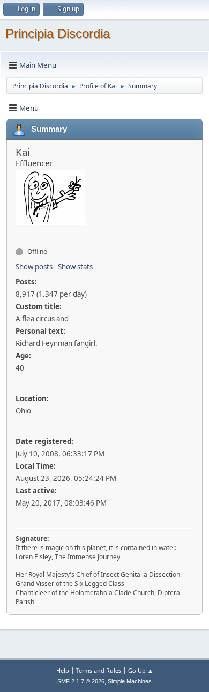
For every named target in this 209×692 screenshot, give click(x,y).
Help (62, 670)
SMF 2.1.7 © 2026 (80, 681)
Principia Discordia (57, 33)
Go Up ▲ (140, 670)
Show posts (34, 267)
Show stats (75, 267)
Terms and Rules (98, 670)
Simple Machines (130, 681)
